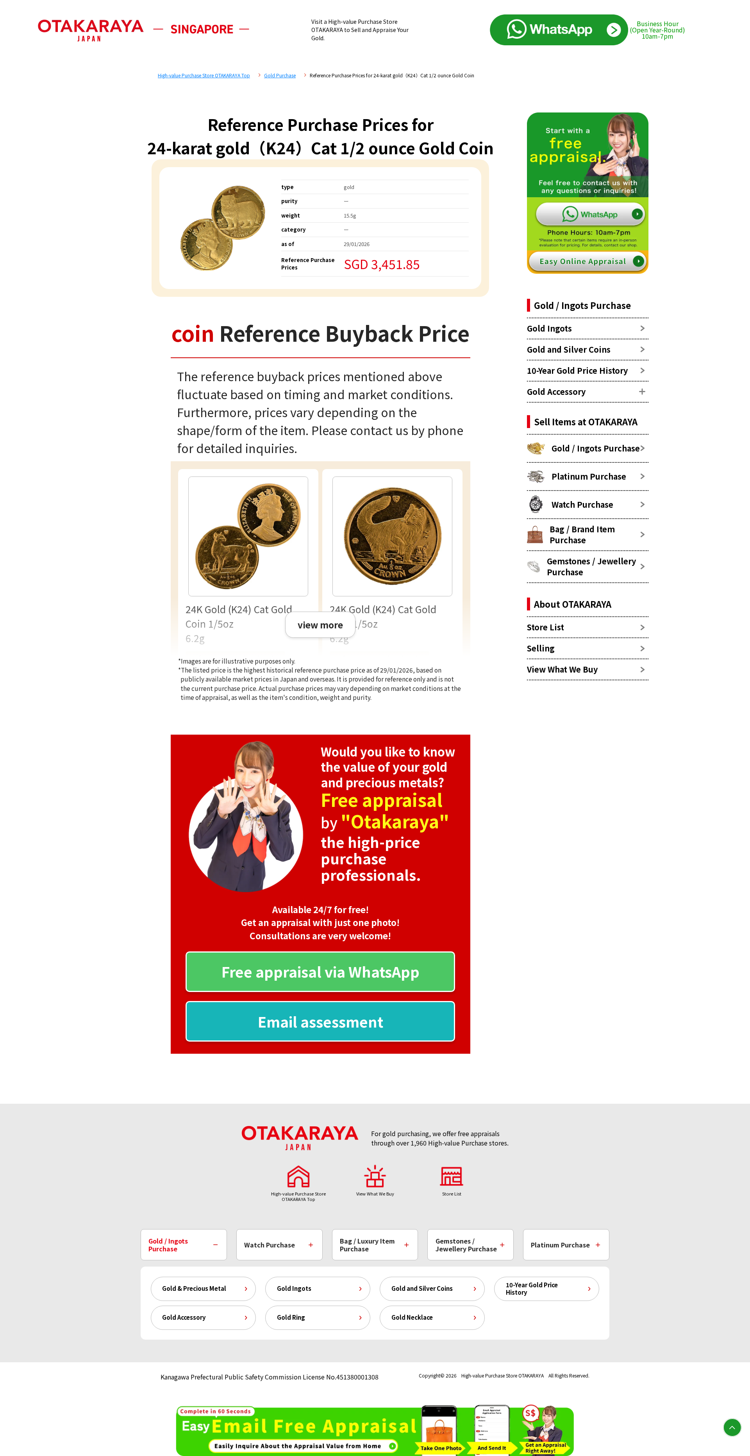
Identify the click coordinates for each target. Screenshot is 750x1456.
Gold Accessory (184, 1317)
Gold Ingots (294, 1288)
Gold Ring (291, 1317)
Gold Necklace (412, 1317)
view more (320, 624)
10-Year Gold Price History (532, 1288)
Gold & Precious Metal (194, 1288)
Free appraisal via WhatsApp (320, 971)
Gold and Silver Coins (422, 1288)
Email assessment (320, 1021)
